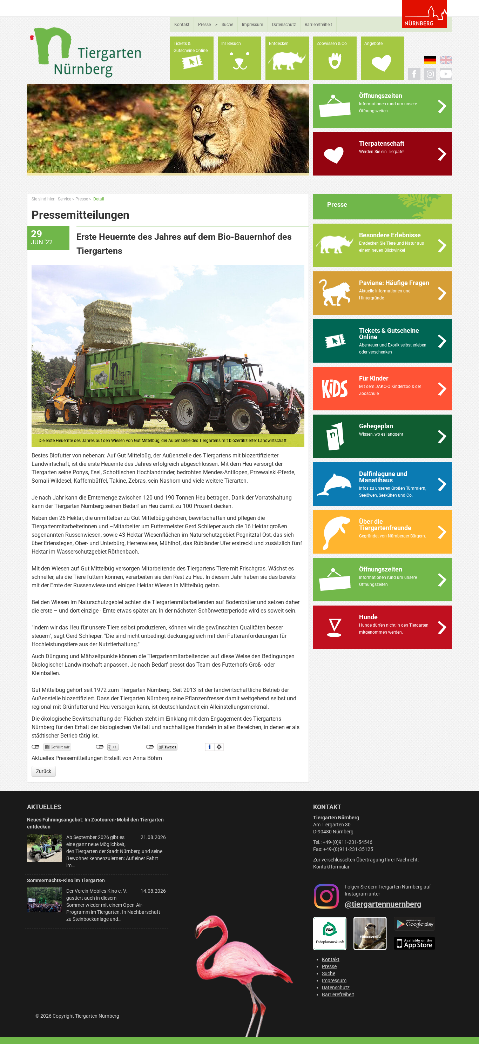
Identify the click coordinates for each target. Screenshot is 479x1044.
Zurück (43, 771)
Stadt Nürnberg (424, 14)
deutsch (430, 60)
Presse (204, 24)
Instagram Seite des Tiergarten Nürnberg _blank (430, 74)
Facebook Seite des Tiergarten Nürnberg (414, 74)
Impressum (252, 24)
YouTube (446, 74)
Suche (227, 24)
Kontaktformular (331, 867)
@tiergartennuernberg (383, 904)
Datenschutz (284, 24)
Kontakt (181, 24)
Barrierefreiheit (318, 24)
